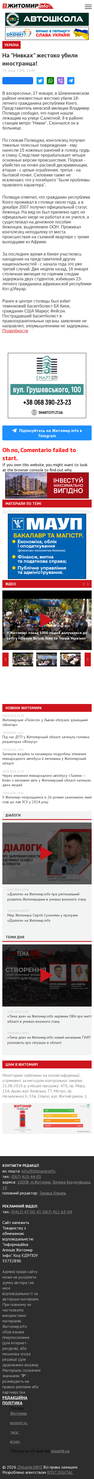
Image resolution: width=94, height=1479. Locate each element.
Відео (10, 584)
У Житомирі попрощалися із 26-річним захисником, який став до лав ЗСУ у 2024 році (47, 799)
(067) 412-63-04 (57, 1211)
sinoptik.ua (60, 1450)
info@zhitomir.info (38, 1171)
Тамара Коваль (52, 1193)
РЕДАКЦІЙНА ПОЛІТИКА (14, 1400)
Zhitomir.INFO (29, 1467)
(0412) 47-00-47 (25, 1211)
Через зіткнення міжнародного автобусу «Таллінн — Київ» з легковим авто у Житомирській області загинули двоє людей (46, 780)
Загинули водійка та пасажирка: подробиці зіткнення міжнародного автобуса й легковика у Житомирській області (44, 759)
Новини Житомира (23, 708)
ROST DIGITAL (60, 1472)
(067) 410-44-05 (26, 1176)
